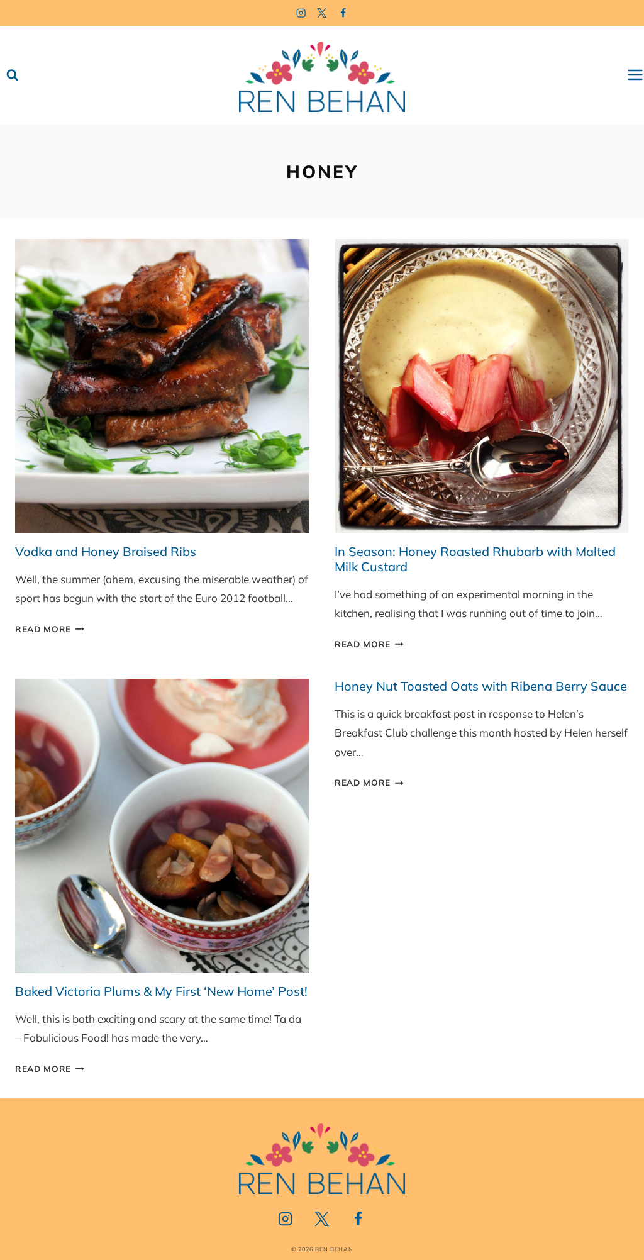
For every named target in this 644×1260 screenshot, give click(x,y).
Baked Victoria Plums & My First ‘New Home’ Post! (161, 991)
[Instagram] (301, 13)
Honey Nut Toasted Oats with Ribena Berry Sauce (481, 686)
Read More (49, 628)
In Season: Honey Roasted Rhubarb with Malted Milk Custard (475, 559)
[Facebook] (343, 13)
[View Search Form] (12, 75)
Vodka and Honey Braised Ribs (105, 551)
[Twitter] (322, 13)
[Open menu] (635, 75)
